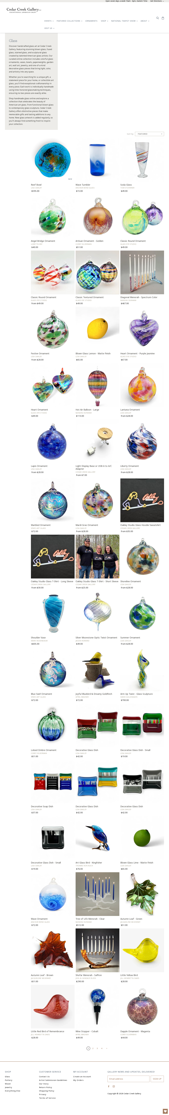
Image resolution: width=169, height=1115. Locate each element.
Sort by (130, 134)
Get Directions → (157, 1)
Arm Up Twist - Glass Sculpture (136, 693)
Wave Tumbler (83, 184)
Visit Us (48, 28)
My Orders (78, 1080)
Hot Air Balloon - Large (87, 409)
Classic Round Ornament (133, 240)
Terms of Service (47, 1098)
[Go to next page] (106, 1048)
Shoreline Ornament (130, 581)
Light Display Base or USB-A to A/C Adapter (94, 467)
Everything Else (12, 1090)
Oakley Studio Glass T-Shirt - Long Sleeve (52, 581)
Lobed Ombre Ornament (43, 750)
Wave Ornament (39, 918)
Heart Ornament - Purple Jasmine (137, 353)
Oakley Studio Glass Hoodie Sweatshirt (140, 525)
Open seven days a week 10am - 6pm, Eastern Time (126, 1)
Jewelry (8, 1087)
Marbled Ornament (41, 525)
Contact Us (44, 1076)
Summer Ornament (130, 637)
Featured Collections (69, 21)
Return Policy (45, 1087)
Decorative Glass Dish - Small (135, 750)
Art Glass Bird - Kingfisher (89, 862)
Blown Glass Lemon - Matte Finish (93, 353)
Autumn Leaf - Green (131, 918)
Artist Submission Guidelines (53, 1080)
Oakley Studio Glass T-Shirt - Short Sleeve (97, 581)
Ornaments (91, 21)
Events (48, 21)
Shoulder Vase (38, 637)
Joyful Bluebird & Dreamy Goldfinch (94, 693)
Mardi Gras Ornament (87, 525)
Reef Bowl (36, 184)
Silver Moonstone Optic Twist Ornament (96, 637)
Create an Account (82, 1076)
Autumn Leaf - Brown (42, 975)
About (144, 21)
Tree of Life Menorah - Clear (90, 918)
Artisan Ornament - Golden (89, 240)
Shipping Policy (46, 1090)
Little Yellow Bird (129, 975)
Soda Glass (126, 184)
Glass (7, 1076)
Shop (104, 21)
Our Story (44, 1083)
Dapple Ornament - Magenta (135, 1031)
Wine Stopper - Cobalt (87, 1031)
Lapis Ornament (39, 465)
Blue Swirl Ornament (41, 693)
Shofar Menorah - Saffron (89, 975)
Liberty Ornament (129, 465)
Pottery (8, 1080)
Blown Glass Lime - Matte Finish (136, 862)
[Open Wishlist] (165, 1111)
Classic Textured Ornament (90, 297)
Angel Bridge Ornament (43, 240)
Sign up (157, 1078)
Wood (8, 1083)
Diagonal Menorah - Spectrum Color (138, 297)
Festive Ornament (40, 353)
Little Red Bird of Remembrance (47, 1031)
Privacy (42, 1094)
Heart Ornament (39, 409)
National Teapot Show (123, 21)
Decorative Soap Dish (42, 806)
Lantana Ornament (130, 409)
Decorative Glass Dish (87, 750)
